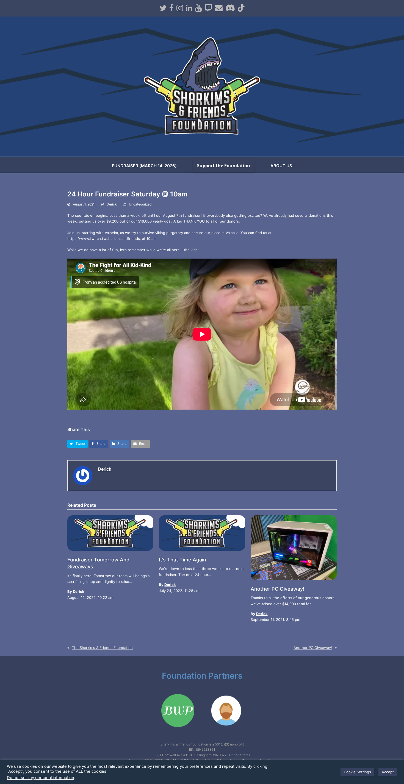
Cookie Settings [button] (357, 772)
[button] (77, 444)
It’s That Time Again (182, 560)
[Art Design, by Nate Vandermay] (226, 733)
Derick (112, 204)
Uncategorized (140, 204)
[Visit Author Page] (82, 475)
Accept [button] (388, 772)
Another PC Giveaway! (277, 589)
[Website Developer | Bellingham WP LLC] (177, 733)
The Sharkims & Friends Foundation (102, 647)
